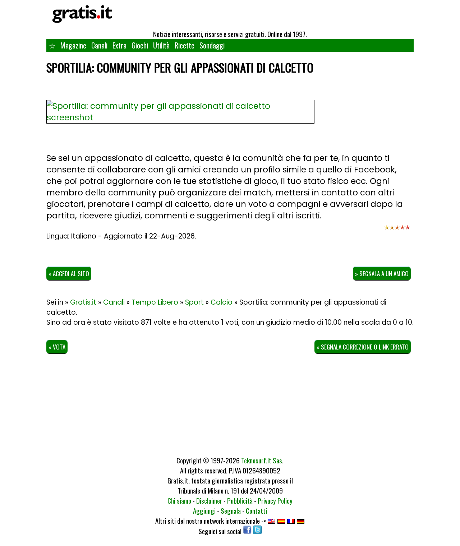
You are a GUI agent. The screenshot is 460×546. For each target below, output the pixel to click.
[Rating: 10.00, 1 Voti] (397, 230)
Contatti (256, 510)
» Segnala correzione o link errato (363, 346)
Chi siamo (179, 500)
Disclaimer (209, 500)
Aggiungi (204, 510)
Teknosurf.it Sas (261, 460)
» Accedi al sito (69, 273)
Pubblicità (240, 500)
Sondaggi (212, 45)
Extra (119, 45)
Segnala (231, 510)
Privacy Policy (275, 500)
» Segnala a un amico (382, 273)
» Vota (57, 346)
